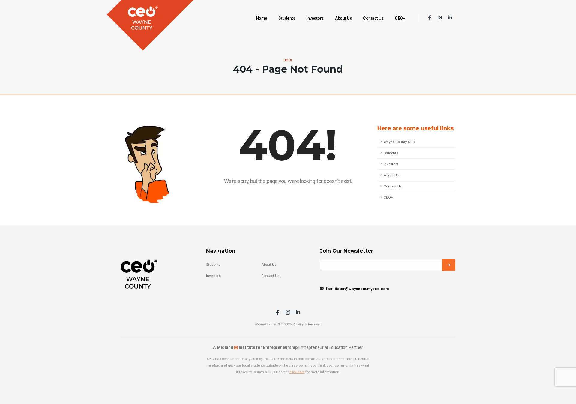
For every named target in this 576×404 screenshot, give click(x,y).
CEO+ (400, 18)
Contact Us (373, 18)
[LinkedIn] (450, 18)
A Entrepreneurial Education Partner (288, 347)
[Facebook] (430, 18)
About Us (343, 18)
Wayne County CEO (399, 142)
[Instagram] (440, 18)
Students (286, 18)
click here (297, 372)
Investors (315, 18)
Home (261, 18)
